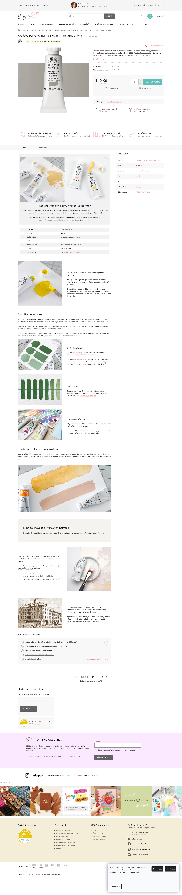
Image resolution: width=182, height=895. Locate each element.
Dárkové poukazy (62, 836)
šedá (138, 176)
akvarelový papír (29, 573)
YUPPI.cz (38, 874)
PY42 (148, 192)
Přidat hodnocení (28, 709)
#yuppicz (80, 775)
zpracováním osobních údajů (126, 750)
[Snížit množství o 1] (140, 83)
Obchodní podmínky (63, 839)
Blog (38, 5)
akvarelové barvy (37, 456)
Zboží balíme (138, 109)
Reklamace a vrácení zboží (66, 842)
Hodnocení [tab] (42, 147)
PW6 (143, 192)
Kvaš (68, 273)
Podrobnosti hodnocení (52, 41)
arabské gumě (75, 424)
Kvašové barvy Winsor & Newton (148, 160)
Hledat (109, 16)
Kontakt (45, 5)
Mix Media (49, 576)
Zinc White (76, 352)
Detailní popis (98, 59)
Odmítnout (157, 869)
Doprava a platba (29, 5)
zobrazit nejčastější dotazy (96, 659)
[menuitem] (22, 24)
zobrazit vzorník (75, 252)
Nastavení (116, 887)
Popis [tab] (25, 147)
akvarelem (39, 449)
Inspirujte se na (141, 849)
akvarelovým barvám (88, 396)
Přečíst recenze (34, 724)
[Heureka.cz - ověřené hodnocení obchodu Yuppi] (25, 836)
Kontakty (59, 848)
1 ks (137, 181)
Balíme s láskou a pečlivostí (67, 833)
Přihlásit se (103, 757)
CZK (137, 5)
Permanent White (79, 359)
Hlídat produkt (147, 88)
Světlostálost (31, 237)
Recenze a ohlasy (99, 839)
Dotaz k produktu (113, 88)
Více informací (133, 872)
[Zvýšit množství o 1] (140, 80)
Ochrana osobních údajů (65, 845)
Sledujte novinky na (142, 844)
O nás (20, 5)
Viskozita (30, 241)
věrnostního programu (114, 102)
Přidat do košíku (152, 82)
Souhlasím (170, 869)
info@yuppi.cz (137, 839)
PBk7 (138, 192)
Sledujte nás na (140, 855)
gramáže (29, 568)
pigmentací (59, 217)
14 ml (138, 187)
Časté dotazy (98, 833)
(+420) (87, 7)
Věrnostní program (100, 836)
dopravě (105, 111)
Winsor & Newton (143, 171)
